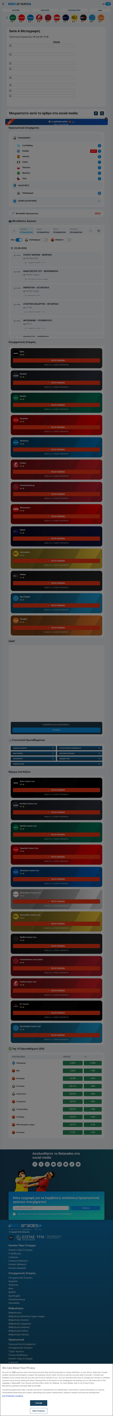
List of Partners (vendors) (12, 1396)
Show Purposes (38, 1411)
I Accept (38, 1403)
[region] (56, 1390)
